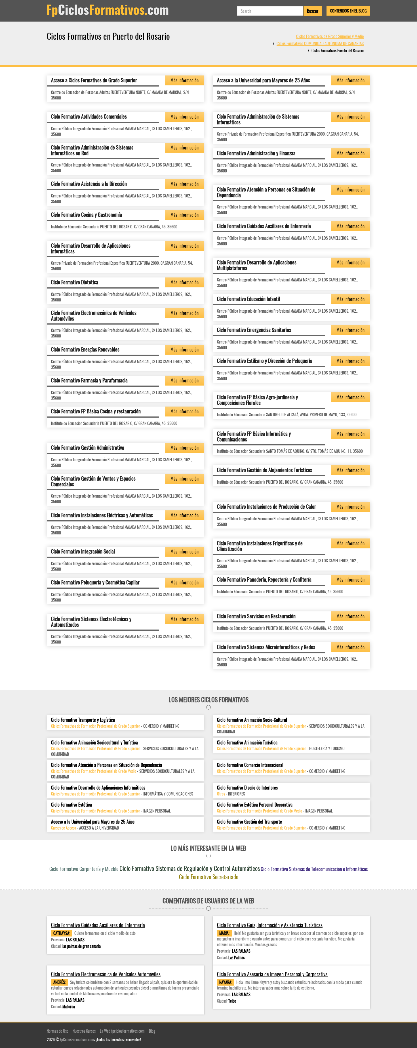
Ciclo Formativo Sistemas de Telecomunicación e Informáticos (314, 868)
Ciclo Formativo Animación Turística (247, 742)
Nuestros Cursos (84, 1031)
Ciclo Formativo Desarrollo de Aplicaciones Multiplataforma (256, 265)
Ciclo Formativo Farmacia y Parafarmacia (89, 380)
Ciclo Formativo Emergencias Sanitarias (254, 329)
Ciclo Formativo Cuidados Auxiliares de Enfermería (264, 226)
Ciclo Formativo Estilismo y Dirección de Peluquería (264, 360)
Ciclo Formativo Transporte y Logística (83, 720)
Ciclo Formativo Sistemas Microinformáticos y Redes (266, 647)
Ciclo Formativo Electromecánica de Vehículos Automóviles (93, 315)
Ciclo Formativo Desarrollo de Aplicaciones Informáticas (90, 248)
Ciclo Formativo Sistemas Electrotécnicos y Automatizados (91, 621)
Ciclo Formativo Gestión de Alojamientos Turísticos (264, 470)
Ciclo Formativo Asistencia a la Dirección (89, 183)
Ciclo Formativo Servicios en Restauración (256, 616)
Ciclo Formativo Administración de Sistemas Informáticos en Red (92, 150)
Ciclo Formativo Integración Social (83, 551)
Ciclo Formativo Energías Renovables (85, 349)
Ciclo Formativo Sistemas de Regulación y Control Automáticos (189, 868)
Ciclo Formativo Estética (71, 804)
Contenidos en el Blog (348, 11)
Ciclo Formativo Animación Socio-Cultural (252, 720)
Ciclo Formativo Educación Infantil (248, 298)
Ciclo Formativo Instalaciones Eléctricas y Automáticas (102, 515)
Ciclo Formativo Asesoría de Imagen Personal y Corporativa (272, 974)
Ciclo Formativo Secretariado (208, 876)
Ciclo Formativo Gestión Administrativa (87, 447)
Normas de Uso (57, 1031)
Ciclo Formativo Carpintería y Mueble (84, 868)
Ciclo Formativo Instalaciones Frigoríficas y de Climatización (260, 545)
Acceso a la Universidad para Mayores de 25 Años (263, 80)
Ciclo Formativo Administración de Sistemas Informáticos (258, 119)
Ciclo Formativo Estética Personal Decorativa (254, 804)
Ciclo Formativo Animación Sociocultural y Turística (94, 742)
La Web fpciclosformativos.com (122, 1031)
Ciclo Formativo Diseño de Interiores (247, 787)
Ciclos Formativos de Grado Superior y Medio (330, 36)
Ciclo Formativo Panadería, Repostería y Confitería (264, 579)
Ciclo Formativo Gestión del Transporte (249, 821)
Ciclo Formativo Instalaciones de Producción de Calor (266, 506)
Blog (152, 1031)
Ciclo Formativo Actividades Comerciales (89, 116)
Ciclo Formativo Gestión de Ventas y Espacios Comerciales (93, 481)
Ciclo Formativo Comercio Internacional (250, 765)
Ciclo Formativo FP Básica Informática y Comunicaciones (254, 436)
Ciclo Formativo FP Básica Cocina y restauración (96, 411)
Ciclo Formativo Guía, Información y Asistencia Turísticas (270, 925)
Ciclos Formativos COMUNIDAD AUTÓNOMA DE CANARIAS (320, 43)
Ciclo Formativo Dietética (74, 282)
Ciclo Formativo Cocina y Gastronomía (86, 214)
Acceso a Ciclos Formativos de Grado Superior (94, 80)
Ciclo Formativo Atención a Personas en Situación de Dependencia (266, 192)
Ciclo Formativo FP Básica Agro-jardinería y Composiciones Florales (257, 399)
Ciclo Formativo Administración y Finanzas (256, 153)
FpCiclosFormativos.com (77, 1039)
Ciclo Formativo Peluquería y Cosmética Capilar (95, 582)
